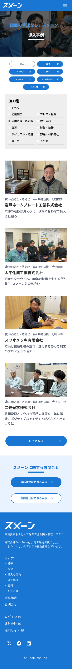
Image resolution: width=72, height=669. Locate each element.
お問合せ (11, 604)
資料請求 (11, 597)
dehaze (64, 5)
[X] (9, 643)
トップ (9, 558)
